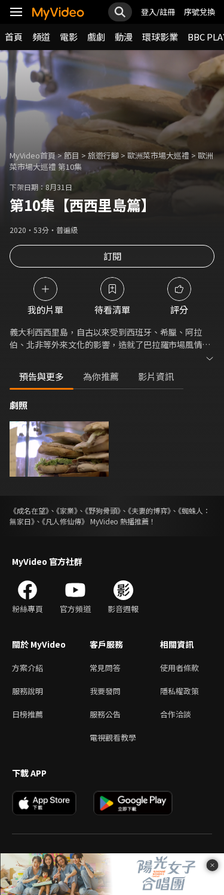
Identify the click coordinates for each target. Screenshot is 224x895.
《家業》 (67, 510)
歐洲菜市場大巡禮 (158, 155)
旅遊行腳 (103, 155)
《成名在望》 (29, 510)
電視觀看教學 (113, 737)
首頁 (14, 36)
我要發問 (105, 691)
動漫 (124, 36)
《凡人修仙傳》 (65, 521)
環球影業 (160, 36)
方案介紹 (27, 667)
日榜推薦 (27, 714)
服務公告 (105, 714)
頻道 (41, 36)
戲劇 (96, 36)
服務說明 (27, 691)
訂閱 (112, 256)
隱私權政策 (179, 691)
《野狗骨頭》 (103, 510)
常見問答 (105, 667)
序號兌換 (199, 11)
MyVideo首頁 (33, 155)
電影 (69, 36)
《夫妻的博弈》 (149, 510)
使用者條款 (179, 667)
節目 (71, 155)
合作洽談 (175, 714)
